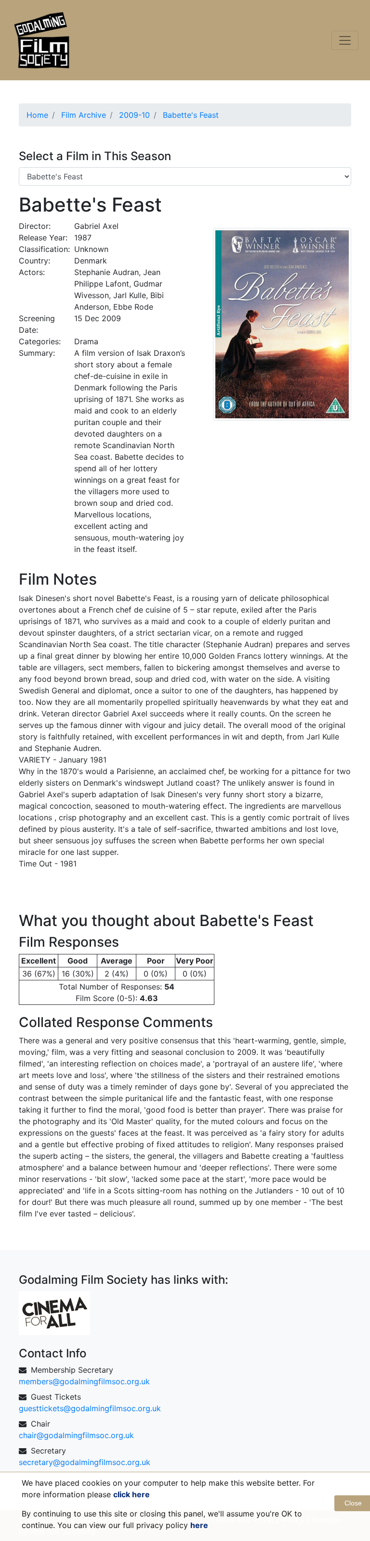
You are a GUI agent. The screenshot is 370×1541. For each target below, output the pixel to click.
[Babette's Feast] (282, 323)
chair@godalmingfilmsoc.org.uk (76, 1435)
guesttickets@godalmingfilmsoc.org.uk (90, 1408)
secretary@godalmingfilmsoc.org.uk (84, 1462)
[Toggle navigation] (344, 40)
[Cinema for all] (54, 1312)
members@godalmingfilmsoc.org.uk (84, 1381)
